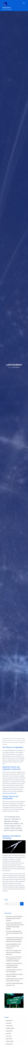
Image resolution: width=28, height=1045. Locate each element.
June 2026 (8, 1023)
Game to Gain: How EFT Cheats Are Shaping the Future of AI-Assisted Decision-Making (14, 958)
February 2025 (9, 1041)
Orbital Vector (6, 7)
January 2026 (9, 1025)
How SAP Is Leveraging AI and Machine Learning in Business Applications (13, 952)
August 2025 (9, 1031)
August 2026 (9, 1020)
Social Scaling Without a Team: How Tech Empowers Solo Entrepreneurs (13, 946)
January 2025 (9, 1044)
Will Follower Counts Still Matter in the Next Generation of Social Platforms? (14, 918)
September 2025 (10, 1028)
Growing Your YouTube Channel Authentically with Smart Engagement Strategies (14, 965)
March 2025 (9, 1038)
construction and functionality (9, 793)
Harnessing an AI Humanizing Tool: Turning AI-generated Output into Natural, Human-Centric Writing (14, 939)
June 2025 (8, 1036)
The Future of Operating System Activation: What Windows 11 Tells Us (14, 933)
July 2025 (8, 1033)
